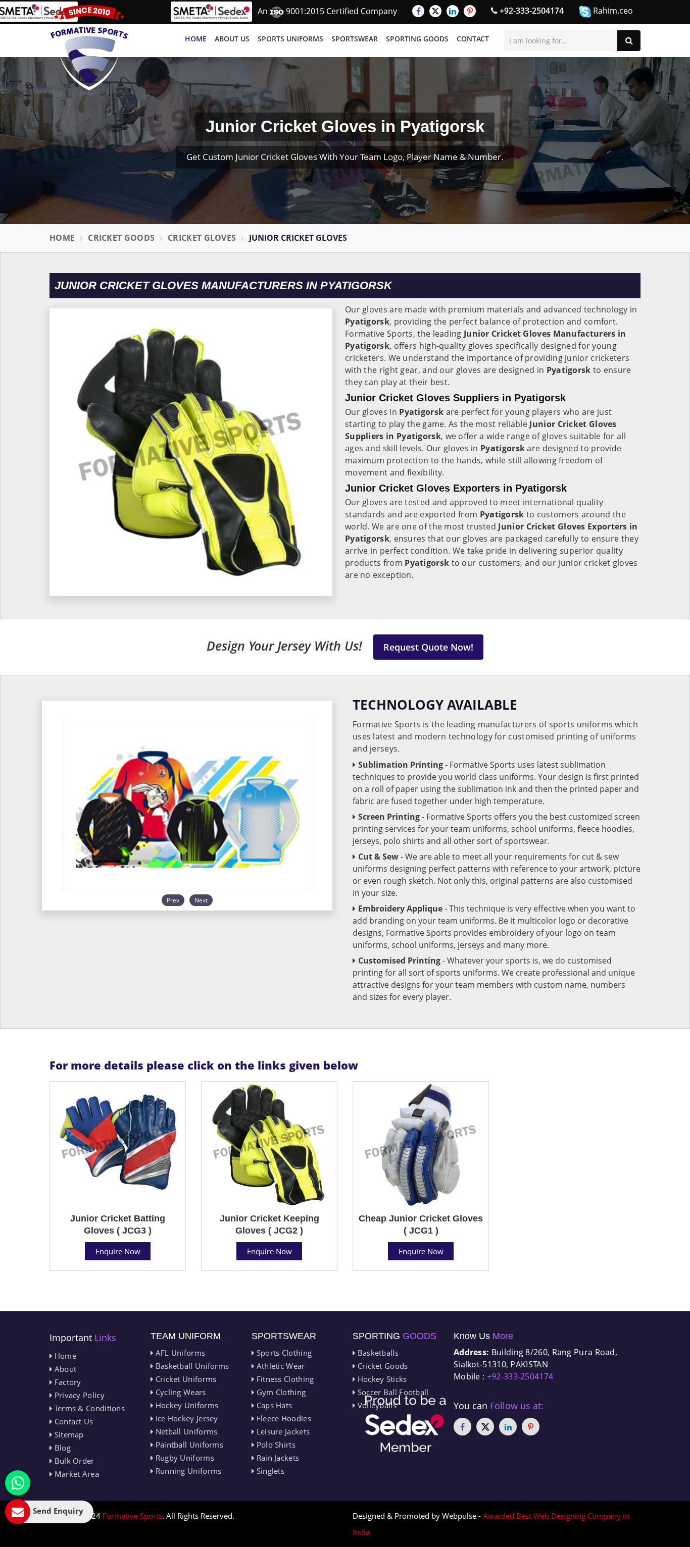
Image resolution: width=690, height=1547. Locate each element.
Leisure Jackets (282, 1431)
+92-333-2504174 (531, 10)
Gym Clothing (280, 1392)
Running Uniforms (187, 1471)
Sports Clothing (283, 1353)
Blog (61, 1448)
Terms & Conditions (88, 1408)
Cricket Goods (121, 237)
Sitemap (67, 1434)
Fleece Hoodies (282, 1418)
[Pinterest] (470, 11)
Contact (473, 38)
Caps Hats (273, 1405)
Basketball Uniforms (191, 1366)
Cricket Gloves (202, 237)
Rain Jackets (276, 1458)
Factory (66, 1382)
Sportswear (354, 38)
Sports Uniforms (290, 38)
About (64, 1369)
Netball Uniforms (185, 1431)
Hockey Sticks (381, 1379)
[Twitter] (435, 11)
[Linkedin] (453, 11)
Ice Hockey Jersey (185, 1418)
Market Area (75, 1474)
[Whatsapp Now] (17, 1483)
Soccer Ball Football (391, 1392)
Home (196, 38)
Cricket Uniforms (184, 1379)
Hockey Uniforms (185, 1405)
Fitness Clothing (284, 1379)
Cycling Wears (179, 1392)
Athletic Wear (279, 1366)
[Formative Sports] (89, 47)
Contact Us (72, 1421)
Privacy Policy (78, 1395)
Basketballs (377, 1353)
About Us (232, 38)
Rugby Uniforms (183, 1458)
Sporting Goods (417, 38)
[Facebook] (418, 11)
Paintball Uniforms (188, 1444)
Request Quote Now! (428, 647)
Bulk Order (73, 1461)
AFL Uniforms (179, 1353)
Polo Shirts (274, 1444)
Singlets (269, 1471)
